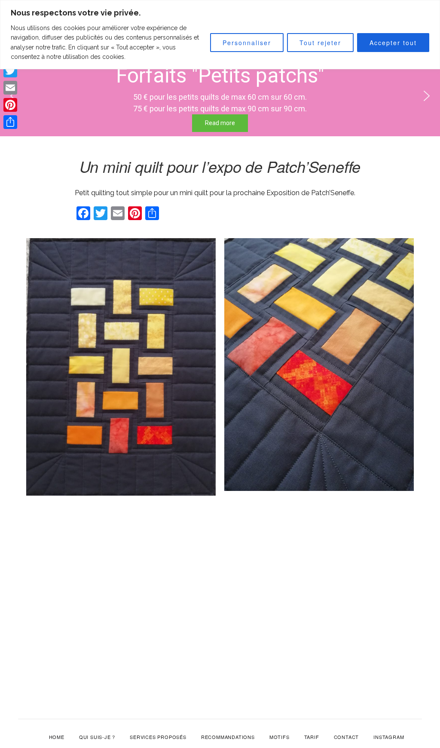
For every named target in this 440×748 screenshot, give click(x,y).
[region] (220, 34)
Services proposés (158, 736)
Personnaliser (247, 42)
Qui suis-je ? (97, 736)
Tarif (311, 736)
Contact (346, 736)
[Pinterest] (10, 104)
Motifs (279, 736)
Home (56, 736)
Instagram (388, 736)
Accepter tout (393, 42)
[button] (427, 96)
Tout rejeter (320, 42)
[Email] (10, 87)
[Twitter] (10, 70)
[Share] (10, 122)
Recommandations (228, 736)
